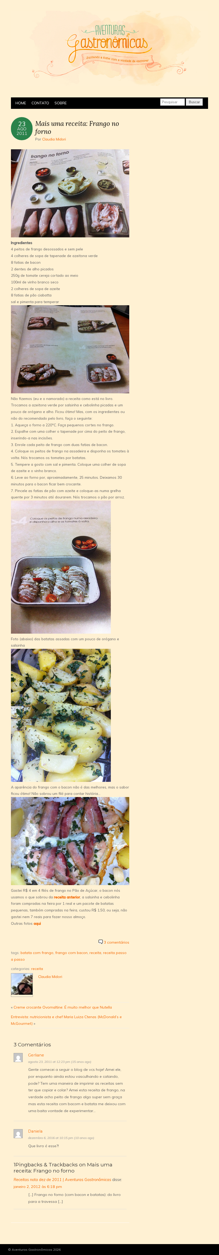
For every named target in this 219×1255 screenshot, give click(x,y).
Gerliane (36, 1055)
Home (20, 103)
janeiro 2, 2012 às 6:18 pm (38, 1186)
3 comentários (116, 942)
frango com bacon (71, 952)
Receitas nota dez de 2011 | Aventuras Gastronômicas (62, 1179)
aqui (37, 923)
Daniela (35, 1131)
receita (95, 952)
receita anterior (67, 897)
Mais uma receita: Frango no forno (77, 127)
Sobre (60, 103)
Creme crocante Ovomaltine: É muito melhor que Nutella (63, 1007)
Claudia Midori (54, 139)
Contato (40, 103)
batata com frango (37, 952)
